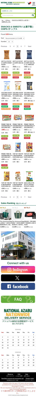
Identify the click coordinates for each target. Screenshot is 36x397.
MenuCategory (34, 5)
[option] (6, 217)
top (2, 20)
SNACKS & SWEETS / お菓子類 (20, 20)
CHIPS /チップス (6, 22)
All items (7, 20)
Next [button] (34, 216)
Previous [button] (2, 216)
